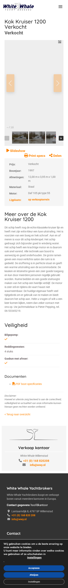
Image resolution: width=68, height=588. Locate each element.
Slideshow (17, 151)
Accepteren (34, 568)
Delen (57, 156)
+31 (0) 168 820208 (36, 461)
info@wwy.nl (38, 465)
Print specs (36, 156)
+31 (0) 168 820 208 (23, 515)
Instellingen (34, 581)
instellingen (34, 557)
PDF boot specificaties (29, 383)
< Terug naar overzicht (17, 414)
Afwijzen (34, 575)
